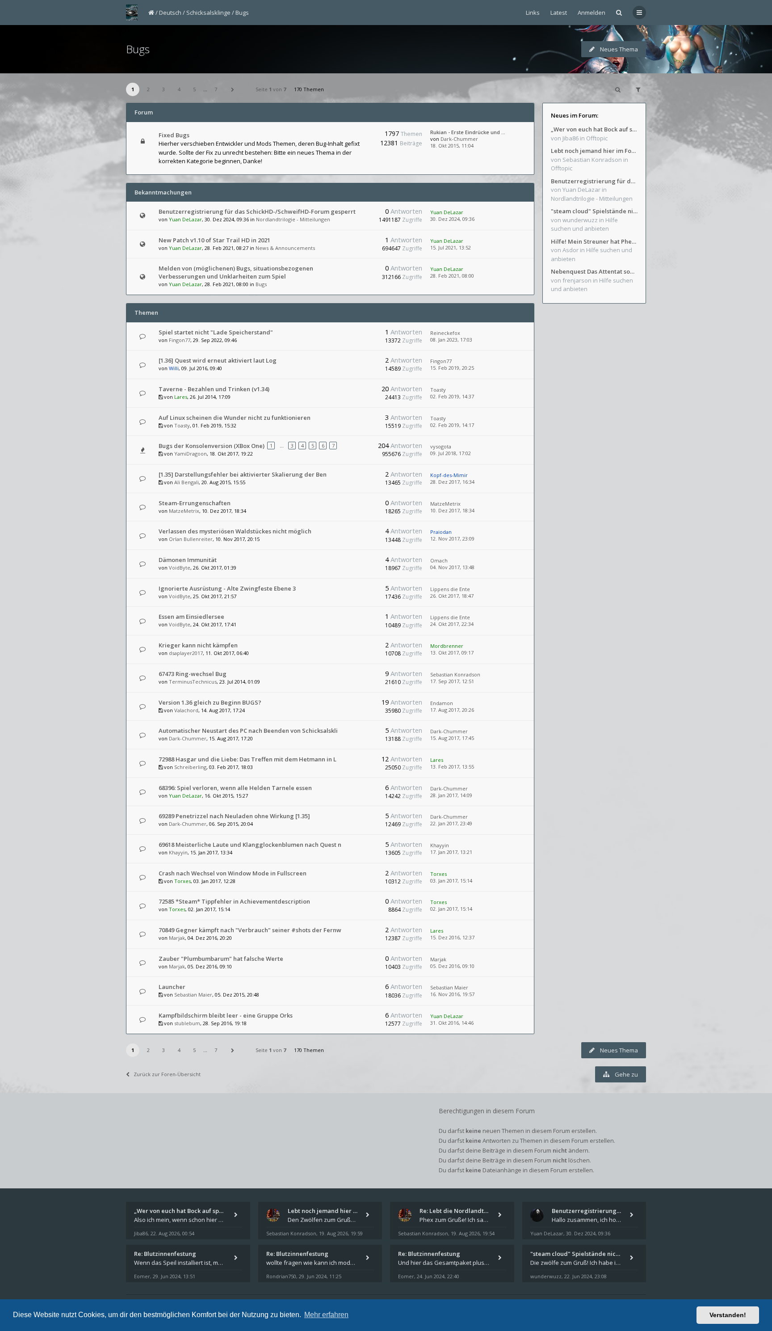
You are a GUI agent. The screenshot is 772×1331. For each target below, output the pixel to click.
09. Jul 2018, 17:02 (450, 453)
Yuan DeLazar (185, 219)
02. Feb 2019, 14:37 (452, 396)
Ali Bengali (186, 482)
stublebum (187, 1023)
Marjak (177, 937)
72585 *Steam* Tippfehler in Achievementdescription (234, 901)
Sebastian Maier (193, 994)
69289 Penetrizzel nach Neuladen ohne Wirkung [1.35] (234, 816)
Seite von (271, 89)
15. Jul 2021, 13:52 (450, 247)
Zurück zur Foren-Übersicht (167, 1074)
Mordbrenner (446, 645)
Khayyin (178, 852)
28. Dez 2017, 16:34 (452, 481)
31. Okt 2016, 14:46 (452, 1022)
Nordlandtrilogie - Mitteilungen (293, 219)
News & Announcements (285, 248)
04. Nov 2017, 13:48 (452, 567)
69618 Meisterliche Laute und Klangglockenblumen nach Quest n (250, 845)
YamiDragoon (190, 453)
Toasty (438, 389)
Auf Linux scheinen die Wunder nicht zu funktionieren (234, 418)
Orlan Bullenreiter (191, 539)
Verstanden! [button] (727, 1314)
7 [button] (215, 89)
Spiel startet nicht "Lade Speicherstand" (216, 332)
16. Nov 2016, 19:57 (452, 994)
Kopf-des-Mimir (449, 475)
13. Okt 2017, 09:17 (452, 652)
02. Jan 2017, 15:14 (451, 908)
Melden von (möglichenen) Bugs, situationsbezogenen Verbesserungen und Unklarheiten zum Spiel (236, 272)
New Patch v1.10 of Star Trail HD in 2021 (214, 240)
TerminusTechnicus (193, 681)
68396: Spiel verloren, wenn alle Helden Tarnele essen (235, 788)
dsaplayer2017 (186, 653)
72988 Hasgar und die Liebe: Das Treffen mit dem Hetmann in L (247, 759)
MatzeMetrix (184, 510)
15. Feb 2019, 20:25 (452, 367)
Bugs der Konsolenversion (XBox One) (211, 446)
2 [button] (148, 89)
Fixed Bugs (174, 135)
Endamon (441, 703)
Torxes (182, 881)
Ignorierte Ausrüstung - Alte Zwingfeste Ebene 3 (227, 588)
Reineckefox (445, 333)
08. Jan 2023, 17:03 (451, 339)
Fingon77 (179, 340)
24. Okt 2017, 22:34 (452, 624)
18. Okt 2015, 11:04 (452, 145)
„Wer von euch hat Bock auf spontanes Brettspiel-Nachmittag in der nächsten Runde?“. (594, 129)
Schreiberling (190, 767)
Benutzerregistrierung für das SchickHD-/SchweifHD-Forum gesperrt (257, 211)
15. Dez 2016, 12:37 (452, 937)
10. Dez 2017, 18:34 (452, 510)
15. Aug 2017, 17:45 (452, 738)
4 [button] (179, 89)
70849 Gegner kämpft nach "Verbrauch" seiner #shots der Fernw (250, 930)
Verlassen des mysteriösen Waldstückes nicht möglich (235, 531)
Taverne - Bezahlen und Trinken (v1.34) (214, 389)
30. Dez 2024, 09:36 (452, 218)
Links (533, 12)
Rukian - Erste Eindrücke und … (467, 132)
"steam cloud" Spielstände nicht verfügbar (594, 211)
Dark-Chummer (459, 138)
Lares (180, 396)
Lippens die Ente (450, 589)
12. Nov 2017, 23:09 (452, 538)
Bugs (242, 12)
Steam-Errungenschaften (195, 503)
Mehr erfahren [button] (326, 1314)
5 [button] (194, 89)
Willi (174, 368)
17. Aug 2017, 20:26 (452, 709)
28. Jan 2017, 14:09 (451, 795)
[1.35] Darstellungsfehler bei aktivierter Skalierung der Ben (243, 474)
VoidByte (179, 567)
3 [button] (163, 89)
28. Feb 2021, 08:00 (452, 275)
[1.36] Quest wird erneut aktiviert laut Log (218, 360)
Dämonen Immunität (188, 560)
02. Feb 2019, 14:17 (452, 425)
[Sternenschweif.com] (132, 12)
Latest (558, 12)
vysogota (440, 446)
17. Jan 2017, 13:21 (451, 852)
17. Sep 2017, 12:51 (452, 681)
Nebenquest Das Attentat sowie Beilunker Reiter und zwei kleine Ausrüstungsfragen (594, 271)
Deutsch (170, 12)
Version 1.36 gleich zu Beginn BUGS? (210, 702)
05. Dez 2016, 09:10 (452, 966)
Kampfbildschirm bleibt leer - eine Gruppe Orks (226, 1015)
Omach (439, 560)
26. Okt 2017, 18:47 (452, 595)
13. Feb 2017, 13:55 (452, 766)
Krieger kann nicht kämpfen (198, 645)
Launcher (172, 987)
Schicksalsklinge (208, 12)
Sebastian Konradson (455, 674)
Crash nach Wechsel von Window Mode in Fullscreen (232, 873)
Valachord (186, 710)
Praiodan (441, 531)
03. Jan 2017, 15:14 (451, 880)
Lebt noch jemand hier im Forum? (594, 151)
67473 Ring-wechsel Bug (193, 674)
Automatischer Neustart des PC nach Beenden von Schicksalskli (248, 731)
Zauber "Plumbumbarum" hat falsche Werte (221, 959)
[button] (233, 89)
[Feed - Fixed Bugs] (358, 135)
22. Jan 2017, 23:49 (451, 823)
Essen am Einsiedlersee (191, 617)
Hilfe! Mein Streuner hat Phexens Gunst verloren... (594, 241)
